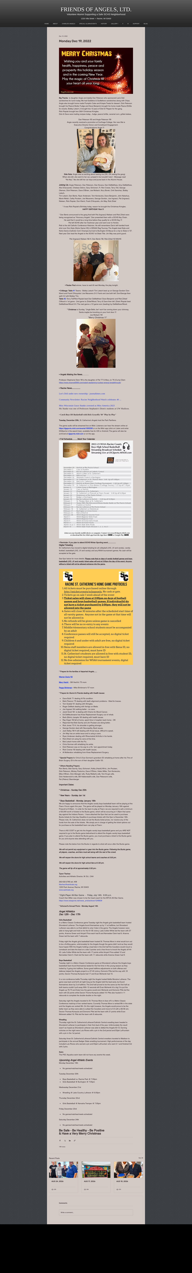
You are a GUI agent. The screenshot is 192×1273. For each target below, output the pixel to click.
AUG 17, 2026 (89, 1181)
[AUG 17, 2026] (96, 1170)
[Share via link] (75, 1140)
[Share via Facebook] (60, 1140)
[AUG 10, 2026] (128, 1170)
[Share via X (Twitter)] (65, 1140)
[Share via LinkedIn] (70, 1140)
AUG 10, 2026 (122, 1181)
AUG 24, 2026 (57, 1181)
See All (141, 1158)
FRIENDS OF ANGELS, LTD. (96, 9)
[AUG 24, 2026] (63, 1170)
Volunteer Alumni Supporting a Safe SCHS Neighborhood (96, 14)
